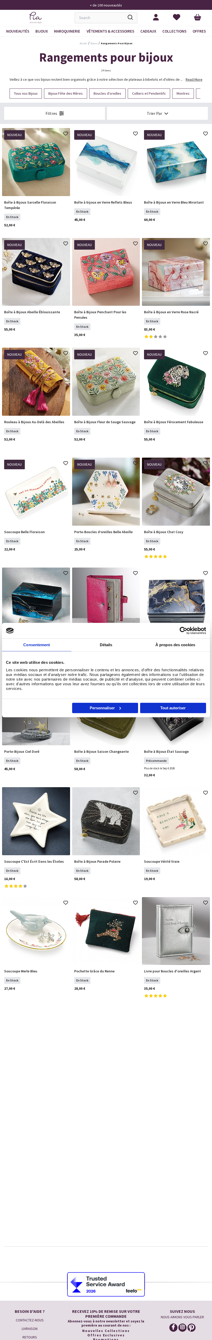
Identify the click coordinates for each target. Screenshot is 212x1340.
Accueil (83, 43)
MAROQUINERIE (67, 31)
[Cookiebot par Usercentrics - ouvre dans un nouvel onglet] (183, 631)
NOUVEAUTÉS (17, 31)
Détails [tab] (106, 645)
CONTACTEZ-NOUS (30, 1320)
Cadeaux (148, 31)
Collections (174, 31)
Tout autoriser (173, 707)
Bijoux (41, 31)
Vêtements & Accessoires (110, 31)
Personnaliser (102, 707)
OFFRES (199, 31)
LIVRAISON (29, 1328)
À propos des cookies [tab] (175, 645)
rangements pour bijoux (116, 43)
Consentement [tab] (36, 645)
